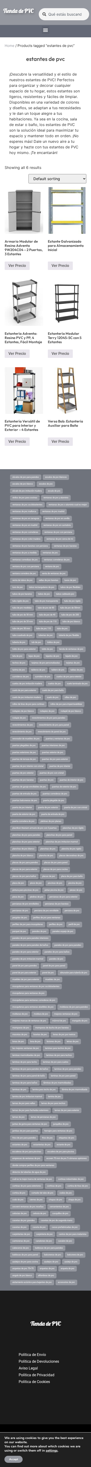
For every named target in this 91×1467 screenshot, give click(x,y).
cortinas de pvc (54, 1186)
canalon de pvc (65, 1241)
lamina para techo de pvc (44, 1089)
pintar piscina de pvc (54, 890)
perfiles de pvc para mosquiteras (27, 924)
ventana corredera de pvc (24, 573)
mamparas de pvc (20, 1028)
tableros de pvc (38, 670)
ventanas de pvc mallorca (24, 511)
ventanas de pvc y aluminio (55, 497)
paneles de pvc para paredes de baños (30, 945)
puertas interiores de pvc (53, 745)
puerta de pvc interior (22, 807)
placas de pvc (48, 876)
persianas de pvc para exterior (63, 897)
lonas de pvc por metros (64, 1034)
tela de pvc (17, 656)
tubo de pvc (62, 628)
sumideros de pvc (20, 676)
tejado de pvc (71, 656)
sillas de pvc (70, 697)
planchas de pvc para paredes (26, 835)
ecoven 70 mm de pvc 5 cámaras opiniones (66, 1158)
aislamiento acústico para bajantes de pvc (32, 1282)
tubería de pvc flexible (69, 635)
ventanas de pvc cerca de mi (59, 539)
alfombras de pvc (46, 1275)
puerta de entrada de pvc (52, 814)
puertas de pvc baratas (23, 780)
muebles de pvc (52, 979)
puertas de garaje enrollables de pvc (29, 787)
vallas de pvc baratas (48, 580)
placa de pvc (18, 883)
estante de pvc (63, 1144)
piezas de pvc (76, 890)
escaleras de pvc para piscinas (26, 1151)
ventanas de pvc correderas (25, 532)
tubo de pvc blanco (71, 621)
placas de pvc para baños (24, 876)
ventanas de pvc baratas (65, 546)
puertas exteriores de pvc (24, 752)
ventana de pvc (52, 566)
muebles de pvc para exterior (25, 979)
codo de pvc (18, 1199)
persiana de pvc (72, 910)
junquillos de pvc (61, 1124)
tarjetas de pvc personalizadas (46, 663)
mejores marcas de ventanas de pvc (29, 1021)
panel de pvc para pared (54, 965)
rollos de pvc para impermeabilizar (66, 704)
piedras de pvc (36, 897)
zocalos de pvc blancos (56, 477)
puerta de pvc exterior (48, 807)
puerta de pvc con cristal (75, 807)
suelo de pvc (53, 697)
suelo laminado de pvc (77, 683)
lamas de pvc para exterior (67, 1110)
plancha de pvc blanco (22, 855)
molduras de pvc (20, 1014)
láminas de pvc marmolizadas (57, 1083)
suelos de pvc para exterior (68, 676)
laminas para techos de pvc (58, 1048)
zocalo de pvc (54, 491)
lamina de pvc (54, 1096)
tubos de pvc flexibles (70, 587)
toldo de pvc (47, 649)
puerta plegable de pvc (53, 800)
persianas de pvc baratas (57, 904)
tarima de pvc (18, 670)
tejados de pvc (52, 656)
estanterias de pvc (42, 1144)
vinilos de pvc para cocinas (24, 497)
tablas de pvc (76, 670)
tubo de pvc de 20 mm (22, 621)
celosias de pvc (19, 1213)
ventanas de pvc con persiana (58, 532)
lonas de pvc (18, 1041)
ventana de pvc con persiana (25, 566)
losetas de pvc (40, 1034)
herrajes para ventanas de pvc (58, 1131)
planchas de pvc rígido (73, 828)
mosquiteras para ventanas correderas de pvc (33, 1000)
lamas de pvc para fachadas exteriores (30, 1110)
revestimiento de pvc (22, 731)
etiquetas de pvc (66, 1138)
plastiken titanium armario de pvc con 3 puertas (34, 828)
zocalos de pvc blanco (22, 484)
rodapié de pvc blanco (71, 711)
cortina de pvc (18, 1193)
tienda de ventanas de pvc (71, 649)
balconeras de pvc (52, 1255)
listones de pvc (54, 1041)
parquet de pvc (19, 931)
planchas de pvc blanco (23, 849)
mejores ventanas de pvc (65, 1014)
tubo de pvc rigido (72, 601)
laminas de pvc (19, 1089)
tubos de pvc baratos (22, 594)
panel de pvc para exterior (24, 972)
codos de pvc (66, 1193)
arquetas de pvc (47, 1268)
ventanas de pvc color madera (26, 539)
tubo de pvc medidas (22, 608)
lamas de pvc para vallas (23, 1103)
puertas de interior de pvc (71, 780)
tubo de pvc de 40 (47, 615)
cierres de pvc (36, 1199)
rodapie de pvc (19, 718)
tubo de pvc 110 (43, 628)
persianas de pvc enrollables (25, 904)
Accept (13, 1459)
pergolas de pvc (19, 917)
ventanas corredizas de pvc (25, 560)
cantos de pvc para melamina (72, 1234)
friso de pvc (47, 1138)
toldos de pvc (53, 642)
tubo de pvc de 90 (46, 608)
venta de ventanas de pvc (54, 573)
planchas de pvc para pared (59, 835)
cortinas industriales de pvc (71, 1179)
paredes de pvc (39, 931)
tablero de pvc (57, 670)
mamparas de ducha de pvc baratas (52, 1028)
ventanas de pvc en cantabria (57, 525)
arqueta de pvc (67, 1268)
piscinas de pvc (55, 883)
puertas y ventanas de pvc (58, 738)
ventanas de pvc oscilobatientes (27, 504)
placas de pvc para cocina (55, 869)
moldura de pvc (41, 1014)
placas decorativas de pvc (71, 855)
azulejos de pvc (51, 1262)
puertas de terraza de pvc (24, 759)
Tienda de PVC (18, 10)
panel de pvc (48, 972)
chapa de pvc (74, 1199)
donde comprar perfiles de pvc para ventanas (33, 1165)
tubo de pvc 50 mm (21, 628)
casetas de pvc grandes (23, 1220)
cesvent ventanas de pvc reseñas (28, 1206)
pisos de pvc (36, 883)
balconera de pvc (75, 1255)
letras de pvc (73, 1041)
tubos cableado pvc (65, 594)
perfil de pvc (74, 924)
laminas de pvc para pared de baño (28, 1076)
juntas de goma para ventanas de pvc (29, 1124)
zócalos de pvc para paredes (25, 477)
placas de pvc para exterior (24, 869)
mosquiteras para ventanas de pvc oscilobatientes (36, 986)
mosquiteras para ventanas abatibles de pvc (33, 1007)
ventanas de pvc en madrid (24, 525)
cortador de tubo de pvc (42, 1193)
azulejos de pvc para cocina (25, 1262)
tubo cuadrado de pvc (22, 635)
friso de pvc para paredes (24, 1138)
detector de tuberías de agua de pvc (29, 1172)
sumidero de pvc (42, 676)
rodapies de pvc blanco (23, 711)
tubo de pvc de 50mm (70, 608)
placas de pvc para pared (55, 862)
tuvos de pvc (70, 580)
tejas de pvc (34, 656)
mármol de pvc (59, 1021)
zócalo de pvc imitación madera (27, 491)
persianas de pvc (20, 910)
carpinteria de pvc (44, 1234)
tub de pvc (36, 642)
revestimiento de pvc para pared (54, 725)
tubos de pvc (44, 594)
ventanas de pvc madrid (53, 511)
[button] (45, 30)
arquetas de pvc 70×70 (23, 1268)
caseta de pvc (39, 1227)
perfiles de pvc (56, 924)
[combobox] (64, 14)
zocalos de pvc (46, 484)
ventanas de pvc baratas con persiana (30, 546)
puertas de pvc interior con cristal (27, 766)
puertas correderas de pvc (55, 794)
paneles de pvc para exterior (25, 952)
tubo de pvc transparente (46, 601)
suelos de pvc (54, 683)
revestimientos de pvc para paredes (48, 718)
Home (9, 45)
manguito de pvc (80, 1021)
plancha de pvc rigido (71, 849)
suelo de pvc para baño (53, 690)
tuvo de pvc (17, 587)
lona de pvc (35, 1041)
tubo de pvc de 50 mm (22, 615)
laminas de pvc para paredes (67, 1069)
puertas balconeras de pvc (24, 800)
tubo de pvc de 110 (47, 621)
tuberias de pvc (45, 635)
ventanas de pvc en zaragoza (25, 518)
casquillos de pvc (60, 1213)
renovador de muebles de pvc (26, 738)
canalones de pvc (44, 1241)
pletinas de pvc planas (51, 821)
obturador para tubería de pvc (73, 972)
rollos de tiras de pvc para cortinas (28, 704)
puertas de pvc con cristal (52, 773)
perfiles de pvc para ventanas (46, 917)
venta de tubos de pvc (22, 580)
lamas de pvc (18, 1117)
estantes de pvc (19, 1144)
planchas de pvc (48, 849)
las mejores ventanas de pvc (25, 1048)
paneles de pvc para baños (57, 952)
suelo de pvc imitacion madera (26, 697)
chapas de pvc (55, 1199)
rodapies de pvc (47, 711)
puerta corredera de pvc (23, 821)
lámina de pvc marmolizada (74, 1089)
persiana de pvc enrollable (46, 910)
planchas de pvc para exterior (26, 842)
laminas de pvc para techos (59, 1055)
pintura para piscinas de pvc (25, 890)
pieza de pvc (18, 897)
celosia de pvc (39, 1213)
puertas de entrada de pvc (24, 794)
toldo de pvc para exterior (24, 649)
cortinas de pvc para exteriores (26, 1186)
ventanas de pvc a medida (24, 553)
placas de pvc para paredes (25, 862)
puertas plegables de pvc (24, 745)
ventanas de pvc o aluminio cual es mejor (68, 504)
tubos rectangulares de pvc (41, 587)
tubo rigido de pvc (20, 601)
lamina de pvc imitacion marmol (27, 1096)
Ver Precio (17, 265)
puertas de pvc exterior (23, 773)
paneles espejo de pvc (62, 931)
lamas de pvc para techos (53, 1103)
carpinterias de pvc (21, 1234)
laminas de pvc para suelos (55, 1062)
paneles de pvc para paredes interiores (30, 938)
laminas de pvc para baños (24, 1083)
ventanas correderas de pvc (57, 560)
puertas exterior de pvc (52, 752)
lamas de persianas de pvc (43, 1117)
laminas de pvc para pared (63, 1076)
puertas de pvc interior (59, 766)
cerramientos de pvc (59, 1206)
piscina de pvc (75, 883)
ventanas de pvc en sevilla (57, 518)
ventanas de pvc (50, 553)
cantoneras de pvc (21, 1241)
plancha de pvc (46, 855)
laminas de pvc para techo (24, 1062)
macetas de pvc (19, 1034)
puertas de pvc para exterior (55, 759)
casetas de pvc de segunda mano (56, 1220)
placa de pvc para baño (72, 876)
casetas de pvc (19, 1227)
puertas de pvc (47, 780)
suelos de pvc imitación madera (27, 683)
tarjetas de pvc (73, 663)
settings (52, 1451)
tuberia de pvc (18, 642)
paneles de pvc (56, 959)
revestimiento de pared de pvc (52, 731)
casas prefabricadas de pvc (65, 1227)
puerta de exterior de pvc (23, 814)
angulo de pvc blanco (22, 1275)
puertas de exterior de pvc (64, 787)
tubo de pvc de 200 (70, 615)
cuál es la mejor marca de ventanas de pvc (32, 1179)
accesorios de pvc (66, 1282)
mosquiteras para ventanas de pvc (28, 993)
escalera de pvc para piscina (60, 1151)
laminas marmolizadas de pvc (26, 1055)
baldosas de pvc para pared (25, 1255)
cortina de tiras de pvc (77, 1186)
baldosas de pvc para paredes (49, 1248)
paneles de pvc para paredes (67, 945)
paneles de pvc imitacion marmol (27, 959)
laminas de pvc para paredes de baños (30, 1069)
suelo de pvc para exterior (24, 690)
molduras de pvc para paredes (74, 1007)
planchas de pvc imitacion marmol (62, 842)
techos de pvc (18, 663)
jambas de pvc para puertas (25, 1131)
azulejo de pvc (70, 1262)
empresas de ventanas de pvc (26, 1158)
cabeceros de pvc (20, 1248)
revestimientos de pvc (22, 725)
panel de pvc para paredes (24, 965)
